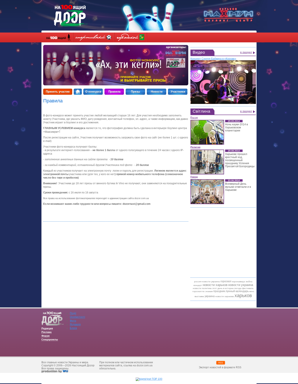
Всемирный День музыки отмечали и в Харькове (238, 186)
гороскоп (226, 281)
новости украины (211, 281)
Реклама (46, 332)
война (249, 281)
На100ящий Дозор (71, 15)
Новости (157, 91)
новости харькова (224, 296)
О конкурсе (93, 91)
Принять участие (58, 91)
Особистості (77, 317)
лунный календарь (237, 291)
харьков (243, 295)
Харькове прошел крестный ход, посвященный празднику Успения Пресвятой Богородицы (240, 160)
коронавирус (238, 281)
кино (251, 291)
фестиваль (247, 288)
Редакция (47, 328)
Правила (114, 91)
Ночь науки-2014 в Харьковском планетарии (236, 127)
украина (210, 296)
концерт (198, 285)
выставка (199, 296)
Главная (78, 92)
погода (237, 288)
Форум (45, 335)
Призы (135, 91)
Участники (178, 91)
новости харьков (215, 285)
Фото (73, 320)
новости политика (202, 288)
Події (73, 313)
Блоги (73, 328)
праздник (219, 291)
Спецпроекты (49, 339)
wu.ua (55, 371)
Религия (195, 147)
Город (194, 177)
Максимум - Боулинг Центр (228, 14)
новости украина (240, 285)
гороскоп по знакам (202, 291)
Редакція (75, 324)
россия (197, 281)
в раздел (246, 52)
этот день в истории (223, 288)
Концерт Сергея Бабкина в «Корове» (213, 58)
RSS (220, 363)
